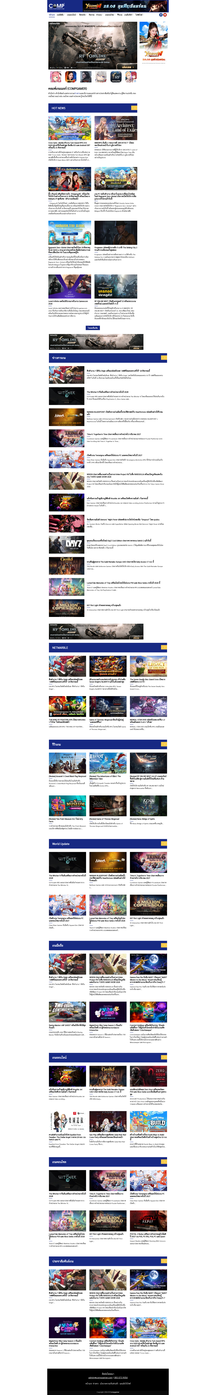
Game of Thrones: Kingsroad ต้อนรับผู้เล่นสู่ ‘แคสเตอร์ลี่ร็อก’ (106, 721)
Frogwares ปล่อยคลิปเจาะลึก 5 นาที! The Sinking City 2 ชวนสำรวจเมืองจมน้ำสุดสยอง (115, 248)
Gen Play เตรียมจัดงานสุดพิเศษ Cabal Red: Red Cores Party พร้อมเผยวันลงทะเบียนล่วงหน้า (107, 1136)
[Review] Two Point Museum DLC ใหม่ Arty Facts (66, 820)
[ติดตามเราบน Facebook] (161, 15)
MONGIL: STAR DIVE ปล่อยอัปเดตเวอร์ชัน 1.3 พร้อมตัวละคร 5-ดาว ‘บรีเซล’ (147, 721)
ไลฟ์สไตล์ (139, 15)
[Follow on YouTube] (165, 15)
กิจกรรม (91, 15)
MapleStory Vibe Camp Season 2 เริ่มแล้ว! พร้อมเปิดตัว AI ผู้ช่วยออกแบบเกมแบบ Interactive (105, 1027)
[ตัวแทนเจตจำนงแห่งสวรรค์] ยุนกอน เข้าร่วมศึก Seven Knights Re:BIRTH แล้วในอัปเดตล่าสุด (107, 680)
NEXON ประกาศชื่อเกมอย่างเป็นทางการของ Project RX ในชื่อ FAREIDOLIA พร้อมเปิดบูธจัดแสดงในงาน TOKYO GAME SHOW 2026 (124, 475)
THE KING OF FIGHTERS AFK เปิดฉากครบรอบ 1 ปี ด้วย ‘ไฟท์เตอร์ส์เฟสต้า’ (67, 721)
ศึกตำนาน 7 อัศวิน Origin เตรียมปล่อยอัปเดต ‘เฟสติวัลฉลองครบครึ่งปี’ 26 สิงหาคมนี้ (118, 371)
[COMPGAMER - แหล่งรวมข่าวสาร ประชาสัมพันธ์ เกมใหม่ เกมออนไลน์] (57, 6)
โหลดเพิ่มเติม (93, 328)
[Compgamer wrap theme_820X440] (92, 45)
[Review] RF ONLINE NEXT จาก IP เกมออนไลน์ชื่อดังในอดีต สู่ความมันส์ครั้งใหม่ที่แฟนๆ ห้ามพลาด (148, 778)
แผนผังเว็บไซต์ (125, 1383)
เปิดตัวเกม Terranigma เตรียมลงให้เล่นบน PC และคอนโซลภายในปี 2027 (114, 455)
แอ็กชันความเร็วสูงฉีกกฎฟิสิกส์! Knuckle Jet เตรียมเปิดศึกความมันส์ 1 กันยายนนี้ (117, 498)
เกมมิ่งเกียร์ (128, 15)
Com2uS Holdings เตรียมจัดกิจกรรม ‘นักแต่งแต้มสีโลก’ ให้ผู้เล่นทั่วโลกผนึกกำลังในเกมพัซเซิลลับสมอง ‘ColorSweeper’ (147, 1027)
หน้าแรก (52, 15)
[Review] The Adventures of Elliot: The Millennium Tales (105, 777)
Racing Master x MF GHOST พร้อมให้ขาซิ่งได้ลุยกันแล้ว (67, 1026)
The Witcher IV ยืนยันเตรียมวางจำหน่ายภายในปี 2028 (107, 392)
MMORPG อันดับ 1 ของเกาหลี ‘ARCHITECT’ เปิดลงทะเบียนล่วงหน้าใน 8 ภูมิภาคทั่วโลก (114, 144)
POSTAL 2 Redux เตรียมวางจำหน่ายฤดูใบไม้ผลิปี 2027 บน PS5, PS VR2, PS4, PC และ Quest (148, 1235)
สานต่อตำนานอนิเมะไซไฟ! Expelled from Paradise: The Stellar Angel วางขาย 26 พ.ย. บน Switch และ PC (67, 1137)
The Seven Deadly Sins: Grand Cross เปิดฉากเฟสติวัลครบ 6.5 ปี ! (147, 680)
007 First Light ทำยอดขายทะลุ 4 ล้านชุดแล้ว (104, 605)
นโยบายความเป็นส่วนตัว (109, 1383)
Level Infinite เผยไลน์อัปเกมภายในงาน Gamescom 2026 (68, 302)
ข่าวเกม (99, 15)
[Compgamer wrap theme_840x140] (96, 341)
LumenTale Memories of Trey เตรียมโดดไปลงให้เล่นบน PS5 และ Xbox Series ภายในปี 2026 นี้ (123, 583)
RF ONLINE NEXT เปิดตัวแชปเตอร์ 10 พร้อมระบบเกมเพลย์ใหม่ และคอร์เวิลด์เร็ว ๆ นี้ (115, 302)
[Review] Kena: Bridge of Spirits (142, 819)
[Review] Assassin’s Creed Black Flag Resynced (67, 776)
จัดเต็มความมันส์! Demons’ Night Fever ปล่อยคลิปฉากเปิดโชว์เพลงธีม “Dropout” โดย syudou (123, 519)
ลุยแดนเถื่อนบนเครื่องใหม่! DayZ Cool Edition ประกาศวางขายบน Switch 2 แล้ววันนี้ (119, 540)
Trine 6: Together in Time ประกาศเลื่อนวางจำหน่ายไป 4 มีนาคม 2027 (114, 434)
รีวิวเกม (119, 15)
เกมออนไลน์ (71, 15)
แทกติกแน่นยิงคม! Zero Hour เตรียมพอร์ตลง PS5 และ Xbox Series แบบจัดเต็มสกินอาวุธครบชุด (148, 1091)
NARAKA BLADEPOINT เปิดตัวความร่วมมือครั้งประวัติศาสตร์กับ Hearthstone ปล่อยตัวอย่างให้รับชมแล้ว (125, 413)
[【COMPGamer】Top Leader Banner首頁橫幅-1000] (125, 6)
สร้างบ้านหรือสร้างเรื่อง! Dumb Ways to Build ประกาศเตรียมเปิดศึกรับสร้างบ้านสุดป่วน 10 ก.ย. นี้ (148, 1137)
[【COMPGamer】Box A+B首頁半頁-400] (154, 42)
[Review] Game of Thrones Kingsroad (104, 819)
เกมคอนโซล (109, 15)
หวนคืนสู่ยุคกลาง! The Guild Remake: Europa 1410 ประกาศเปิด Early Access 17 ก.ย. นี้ (120, 562)
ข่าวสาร (77, 93)
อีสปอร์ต (82, 15)
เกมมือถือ (60, 15)
